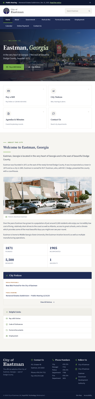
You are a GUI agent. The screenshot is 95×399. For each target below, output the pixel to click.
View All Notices (46, 302)
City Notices (36, 67)
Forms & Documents (62, 19)
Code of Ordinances (15, 325)
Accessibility (88, 395)
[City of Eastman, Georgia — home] (13, 11)
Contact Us (37, 26)
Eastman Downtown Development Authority (83, 378)
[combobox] (78, 10)
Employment (79, 19)
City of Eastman (83, 364)
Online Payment (24, 27)
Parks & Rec (46, 19)
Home (8, 19)
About (17, 19)
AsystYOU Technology (29, 395)
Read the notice (55, 2)
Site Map (79, 395)
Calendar (9, 26)
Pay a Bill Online (15, 68)
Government (30, 19)
